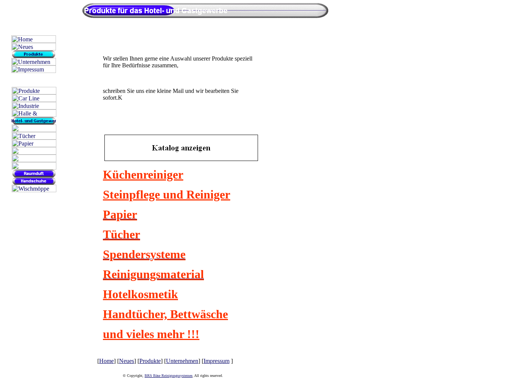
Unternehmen (182, 361)
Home (106, 361)
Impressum (216, 361)
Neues (126, 361)
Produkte (150, 361)
